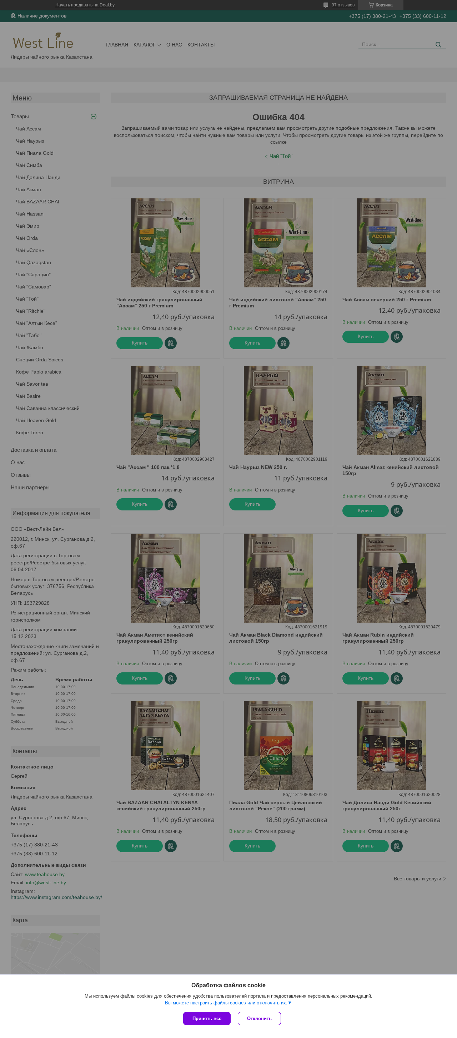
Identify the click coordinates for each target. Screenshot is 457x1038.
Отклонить (259, 1018)
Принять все (206, 1018)
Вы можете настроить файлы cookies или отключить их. (226, 1002)
